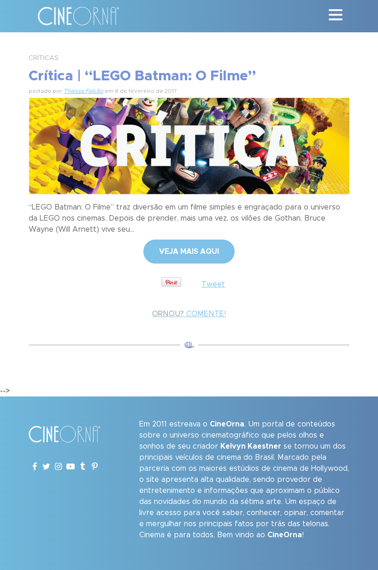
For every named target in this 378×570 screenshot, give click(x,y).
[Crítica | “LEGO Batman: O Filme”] (189, 145)
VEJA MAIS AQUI (189, 251)
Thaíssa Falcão (83, 91)
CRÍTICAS (44, 58)
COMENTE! (189, 314)
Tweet (213, 284)
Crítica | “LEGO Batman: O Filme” (142, 76)
